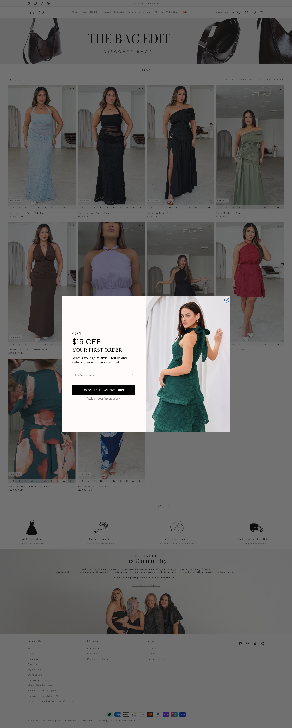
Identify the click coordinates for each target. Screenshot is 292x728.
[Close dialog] (226, 300)
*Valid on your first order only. (103, 398)
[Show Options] (132, 375)
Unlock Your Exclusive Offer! (103, 390)
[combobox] (102, 375)
